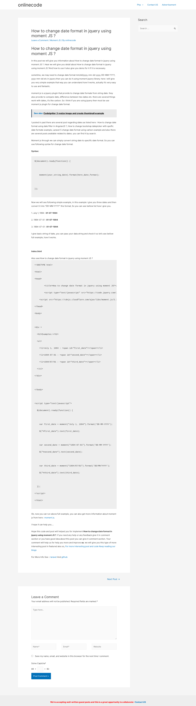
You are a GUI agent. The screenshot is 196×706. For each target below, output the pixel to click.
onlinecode (30, 5)
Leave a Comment (39, 40)
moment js (49, 517)
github (64, 557)
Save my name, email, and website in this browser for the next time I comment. (72, 656)
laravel (53, 557)
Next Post (113, 579)
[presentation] (142, 4)
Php (139, 4)
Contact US (152, 4)
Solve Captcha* (38, 663)
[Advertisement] (158, 78)
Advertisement (169, 4)
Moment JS (55, 40)
